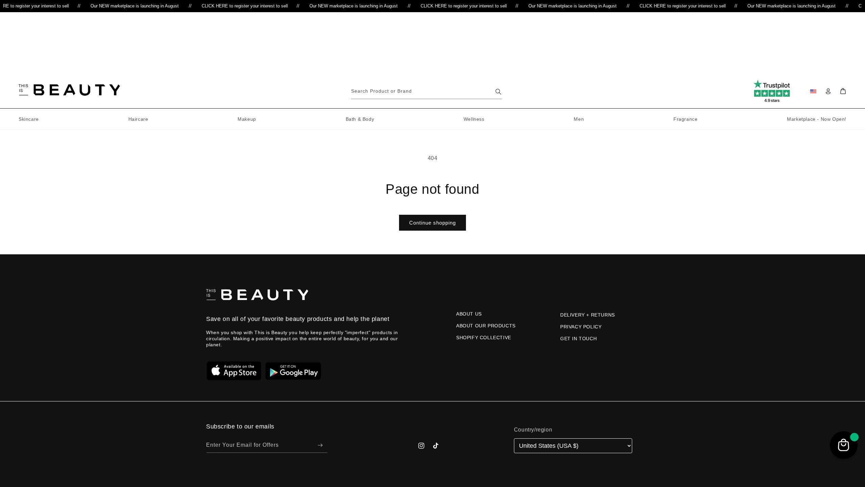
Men (579, 119)
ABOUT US (469, 314)
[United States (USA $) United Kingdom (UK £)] (573, 446)
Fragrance (685, 119)
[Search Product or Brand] (498, 91)
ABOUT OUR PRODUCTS (486, 325)
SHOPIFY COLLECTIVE (483, 337)
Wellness (474, 119)
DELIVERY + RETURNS (587, 315)
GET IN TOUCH (578, 338)
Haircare (138, 119)
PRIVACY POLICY (580, 326)
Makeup (247, 119)
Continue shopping (432, 223)
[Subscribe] (320, 445)
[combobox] (426, 91)
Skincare (29, 119)
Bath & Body (360, 119)
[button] (843, 91)
